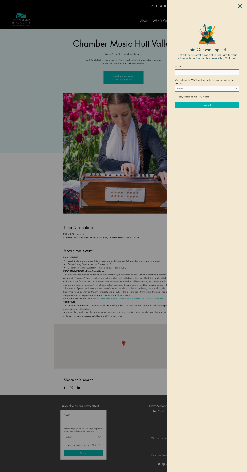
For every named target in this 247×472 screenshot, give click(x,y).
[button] (240, 6)
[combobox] (207, 89)
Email (178, 66)
